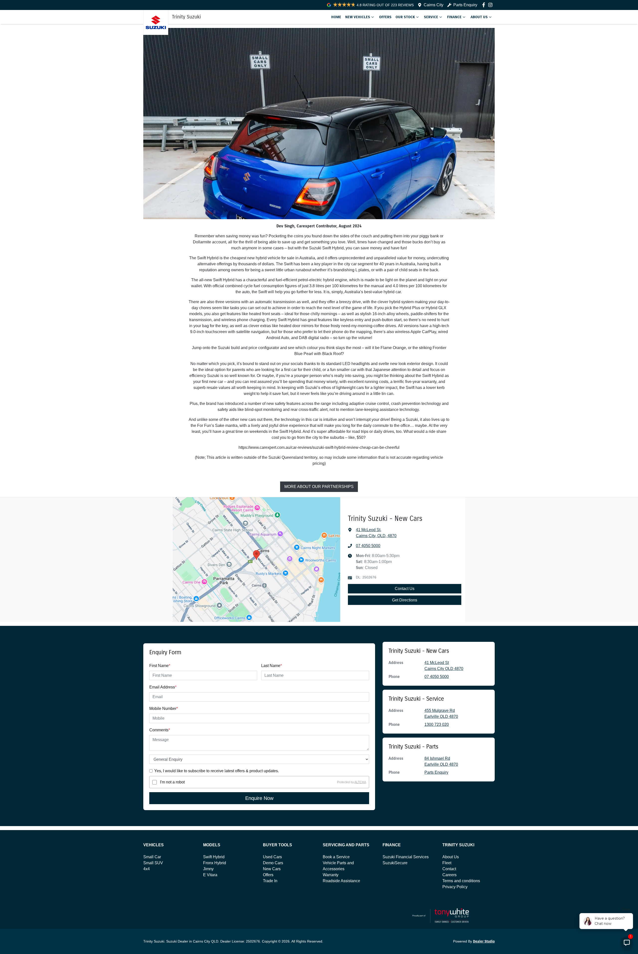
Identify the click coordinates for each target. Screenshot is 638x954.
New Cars (272, 869)
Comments (159, 730)
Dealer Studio (484, 941)
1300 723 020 (436, 724)
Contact (449, 869)
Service (431, 17)
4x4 (146, 869)
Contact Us (404, 588)
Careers (449, 875)
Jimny (208, 869)
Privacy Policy (455, 887)
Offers (385, 17)
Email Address (162, 687)
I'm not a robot (172, 782)
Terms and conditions (461, 881)
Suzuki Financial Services (406, 857)
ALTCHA (360, 782)
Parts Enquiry (465, 5)
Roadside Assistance (341, 881)
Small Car (152, 857)
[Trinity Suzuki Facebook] (484, 4)
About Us (479, 17)
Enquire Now (259, 798)
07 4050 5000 (368, 546)
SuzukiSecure (395, 863)
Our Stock (405, 17)
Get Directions (404, 600)
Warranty (330, 875)
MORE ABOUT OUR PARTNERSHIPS (319, 486)
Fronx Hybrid (214, 863)
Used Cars (272, 857)
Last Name (271, 666)
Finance (454, 17)
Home (336, 17)
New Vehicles (357, 17)
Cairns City (433, 5)
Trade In (270, 881)
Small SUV (153, 863)
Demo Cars (273, 863)
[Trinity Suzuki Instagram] (491, 4)
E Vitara (210, 875)
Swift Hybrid (214, 857)
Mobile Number (163, 708)
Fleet (446, 863)
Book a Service (336, 857)
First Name (159, 666)
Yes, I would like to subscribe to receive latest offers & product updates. (216, 771)
